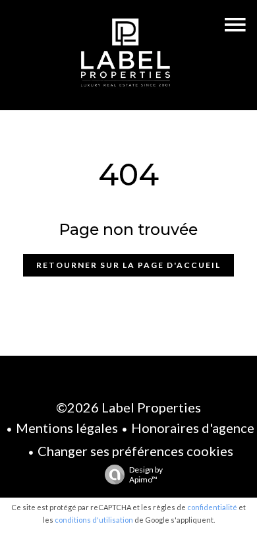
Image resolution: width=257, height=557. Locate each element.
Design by (146, 474)
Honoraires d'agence (192, 428)
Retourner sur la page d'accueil (128, 265)
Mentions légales (67, 428)
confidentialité (212, 507)
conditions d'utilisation (94, 519)
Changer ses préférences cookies (135, 451)
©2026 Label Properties (128, 407)
